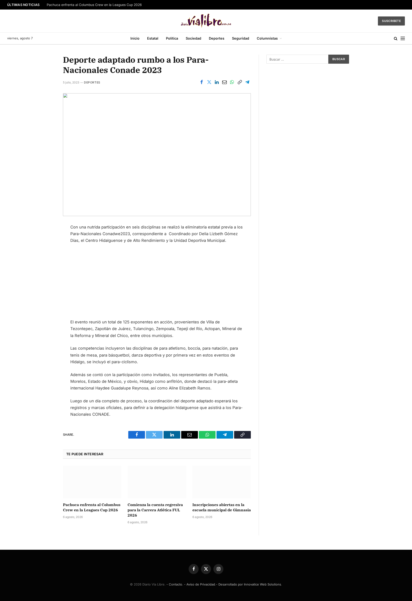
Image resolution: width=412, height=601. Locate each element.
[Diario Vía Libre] (206, 21)
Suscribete (391, 21)
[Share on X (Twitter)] (209, 82)
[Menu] (403, 38)
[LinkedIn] (46, 252)
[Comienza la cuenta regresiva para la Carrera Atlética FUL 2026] (157, 482)
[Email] (46, 274)
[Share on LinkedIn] (216, 82)
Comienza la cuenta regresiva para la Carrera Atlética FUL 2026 (155, 510)
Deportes (216, 38)
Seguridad (240, 38)
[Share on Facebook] (201, 82)
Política (172, 38)
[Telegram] (46, 285)
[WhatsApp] (46, 263)
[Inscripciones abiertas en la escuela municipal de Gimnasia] (221, 482)
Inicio (134, 38)
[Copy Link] (239, 82)
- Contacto (174, 584)
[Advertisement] (156, 283)
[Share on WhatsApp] (232, 82)
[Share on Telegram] (247, 82)
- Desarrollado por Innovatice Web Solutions (248, 584)
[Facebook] (46, 229)
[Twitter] (46, 241)
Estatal (152, 38)
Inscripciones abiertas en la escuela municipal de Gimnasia (221, 507)
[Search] (395, 38)
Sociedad (193, 38)
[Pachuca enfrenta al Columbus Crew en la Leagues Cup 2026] (92, 482)
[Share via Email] (224, 82)
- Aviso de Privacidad (199, 584)
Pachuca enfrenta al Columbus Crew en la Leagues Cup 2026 (94, 5)
